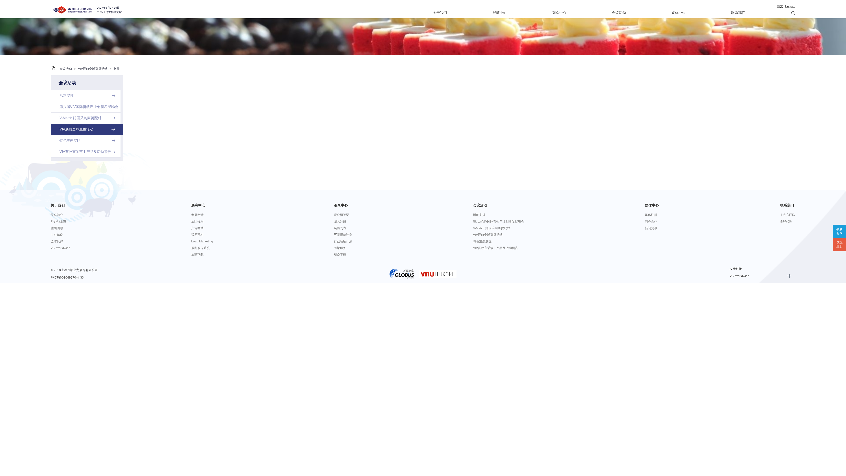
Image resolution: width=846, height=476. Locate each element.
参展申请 (197, 215)
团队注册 (340, 221)
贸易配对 (197, 234)
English (790, 6)
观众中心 (559, 13)
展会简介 (57, 215)
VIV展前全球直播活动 (93, 69)
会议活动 (619, 13)
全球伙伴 (57, 241)
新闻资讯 (651, 228)
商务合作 (651, 221)
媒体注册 (651, 215)
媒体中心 (679, 13)
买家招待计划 (343, 234)
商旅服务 (340, 248)
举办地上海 (58, 221)
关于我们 (440, 13)
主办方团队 (787, 215)
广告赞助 (197, 228)
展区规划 (197, 221)
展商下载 (197, 254)
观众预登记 (341, 215)
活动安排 (479, 215)
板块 (117, 69)
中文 (780, 6)
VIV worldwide (60, 248)
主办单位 (57, 234)
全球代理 (786, 221)
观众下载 (340, 254)
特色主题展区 (482, 241)
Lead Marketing (202, 241)
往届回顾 (57, 228)
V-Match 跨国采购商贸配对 (491, 228)
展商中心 (500, 13)
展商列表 (340, 228)
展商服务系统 (200, 248)
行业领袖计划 (343, 241)
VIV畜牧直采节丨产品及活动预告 (495, 248)
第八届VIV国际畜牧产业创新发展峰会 (498, 221)
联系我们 (738, 13)
